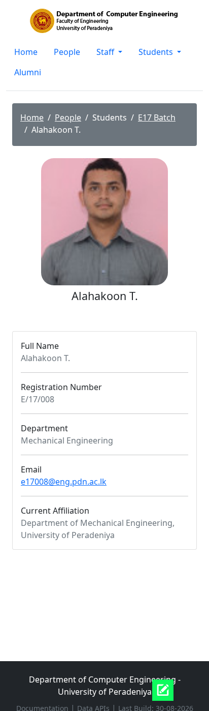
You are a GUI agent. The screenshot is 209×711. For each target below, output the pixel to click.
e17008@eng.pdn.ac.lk (64, 481)
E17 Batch (157, 117)
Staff (106, 51)
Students (156, 51)
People (67, 51)
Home (26, 51)
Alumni (27, 72)
